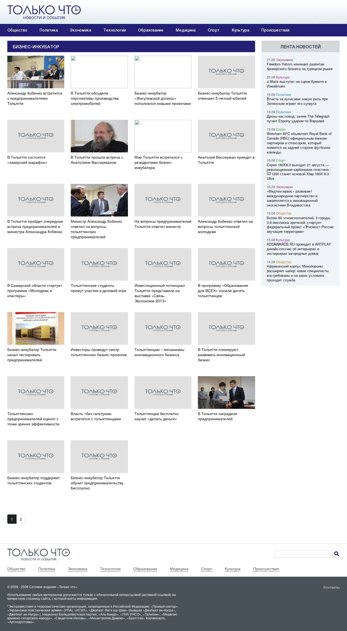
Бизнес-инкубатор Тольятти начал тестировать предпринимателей (31, 354)
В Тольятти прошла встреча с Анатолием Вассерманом (97, 160)
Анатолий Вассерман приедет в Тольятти (226, 160)
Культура (240, 30)
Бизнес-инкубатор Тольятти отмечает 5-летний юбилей (222, 95)
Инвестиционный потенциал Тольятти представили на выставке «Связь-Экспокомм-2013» (159, 293)
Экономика (80, 30)
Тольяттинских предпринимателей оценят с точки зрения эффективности (33, 418)
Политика (49, 30)
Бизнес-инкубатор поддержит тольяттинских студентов (33, 480)
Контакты (331, 587)
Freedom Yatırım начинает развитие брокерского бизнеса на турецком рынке (300, 66)
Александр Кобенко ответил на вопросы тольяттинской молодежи (225, 226)
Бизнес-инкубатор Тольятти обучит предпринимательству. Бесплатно (97, 483)
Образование (150, 30)
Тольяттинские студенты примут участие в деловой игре (98, 288)
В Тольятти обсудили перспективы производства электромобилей (95, 98)
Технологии (114, 30)
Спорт (214, 30)
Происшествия (275, 30)
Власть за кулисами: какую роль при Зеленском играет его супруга (297, 101)
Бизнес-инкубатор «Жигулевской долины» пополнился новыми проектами (162, 98)
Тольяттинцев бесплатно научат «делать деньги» (156, 416)
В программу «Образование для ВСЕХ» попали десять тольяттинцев (223, 290)
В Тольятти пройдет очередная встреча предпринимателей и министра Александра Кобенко (35, 226)
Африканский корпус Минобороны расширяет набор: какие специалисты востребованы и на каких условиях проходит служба (298, 272)
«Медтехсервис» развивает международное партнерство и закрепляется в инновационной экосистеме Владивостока (292, 198)
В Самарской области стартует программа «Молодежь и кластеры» (34, 290)
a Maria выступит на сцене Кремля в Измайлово (297, 84)
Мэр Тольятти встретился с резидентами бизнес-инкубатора (158, 162)
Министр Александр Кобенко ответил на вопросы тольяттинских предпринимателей (96, 229)
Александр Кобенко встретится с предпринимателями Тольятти (34, 98)
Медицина (185, 30)
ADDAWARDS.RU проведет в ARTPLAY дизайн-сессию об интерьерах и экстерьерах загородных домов (299, 248)
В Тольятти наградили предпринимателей (217, 416)
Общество (17, 30)
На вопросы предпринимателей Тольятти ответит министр (162, 224)
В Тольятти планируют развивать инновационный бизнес (221, 354)
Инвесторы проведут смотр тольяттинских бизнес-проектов (99, 352)
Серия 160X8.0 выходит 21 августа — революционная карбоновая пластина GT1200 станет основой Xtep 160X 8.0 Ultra (298, 171)
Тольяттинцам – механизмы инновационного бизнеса (159, 352)
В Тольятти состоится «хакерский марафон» (27, 160)
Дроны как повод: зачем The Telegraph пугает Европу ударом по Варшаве (298, 118)
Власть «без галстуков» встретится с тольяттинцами (96, 416)
